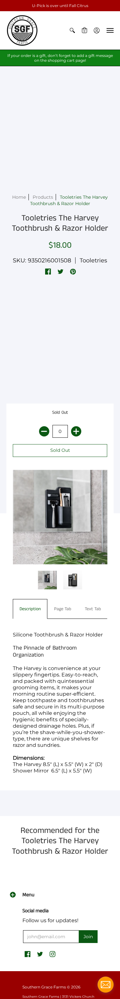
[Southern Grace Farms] (22, 30)
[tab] (30, 609)
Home (19, 197)
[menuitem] (72, 30)
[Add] (76, 431)
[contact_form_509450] (106, 985)
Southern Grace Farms (44, 987)
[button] (72, 30)
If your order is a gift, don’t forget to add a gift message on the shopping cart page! (60, 58)
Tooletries (93, 260)
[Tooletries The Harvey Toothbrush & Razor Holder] (47, 580)
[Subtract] (44, 431)
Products (43, 197)
